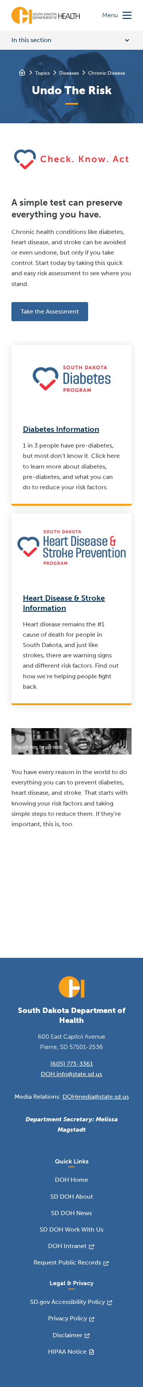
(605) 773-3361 (71, 1063)
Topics (42, 73)
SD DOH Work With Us (71, 1229)
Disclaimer (67, 1335)
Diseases (69, 73)
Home (22, 72)
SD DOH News (71, 1213)
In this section (31, 40)
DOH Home (71, 1179)
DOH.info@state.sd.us (71, 1074)
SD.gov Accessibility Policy (67, 1301)
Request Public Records (67, 1262)
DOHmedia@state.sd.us (96, 1096)
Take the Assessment (50, 311)
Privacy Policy (67, 1318)
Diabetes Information (61, 429)
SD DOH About (71, 1196)
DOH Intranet (67, 1246)
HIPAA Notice (67, 1351)
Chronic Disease (106, 73)
